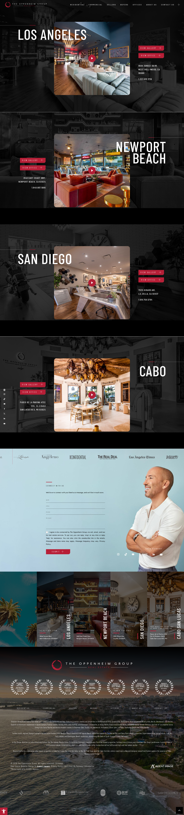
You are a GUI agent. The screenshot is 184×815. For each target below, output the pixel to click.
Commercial (95, 5)
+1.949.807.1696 (85, 630)
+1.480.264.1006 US (161, 628)
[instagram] (118, 554)
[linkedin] (4, 418)
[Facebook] (4, 408)
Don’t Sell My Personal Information (79, 766)
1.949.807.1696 (39, 187)
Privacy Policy (57, 766)
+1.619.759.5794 (122, 630)
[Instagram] (4, 394)
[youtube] (4, 404)
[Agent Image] (161, 766)
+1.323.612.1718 (48, 630)
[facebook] (139, 554)
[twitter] (4, 413)
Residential (77, 5)
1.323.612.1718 (145, 79)
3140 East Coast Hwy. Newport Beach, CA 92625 (85, 637)
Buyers (124, 5)
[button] (3, 811)
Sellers (111, 5)
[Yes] (47, 532)
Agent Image (43, 766)
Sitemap (59, 763)
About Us (151, 5)
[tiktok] (4, 399)
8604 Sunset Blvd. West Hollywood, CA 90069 (48, 637)
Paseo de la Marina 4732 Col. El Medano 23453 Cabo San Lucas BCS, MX (158, 636)
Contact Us (167, 5)
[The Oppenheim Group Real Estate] (26, 4)
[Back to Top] (179, 810)
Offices (137, 5)
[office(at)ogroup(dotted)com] (4, 423)
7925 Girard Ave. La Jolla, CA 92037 (119, 637)
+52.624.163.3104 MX (162, 627)
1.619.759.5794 (145, 299)
